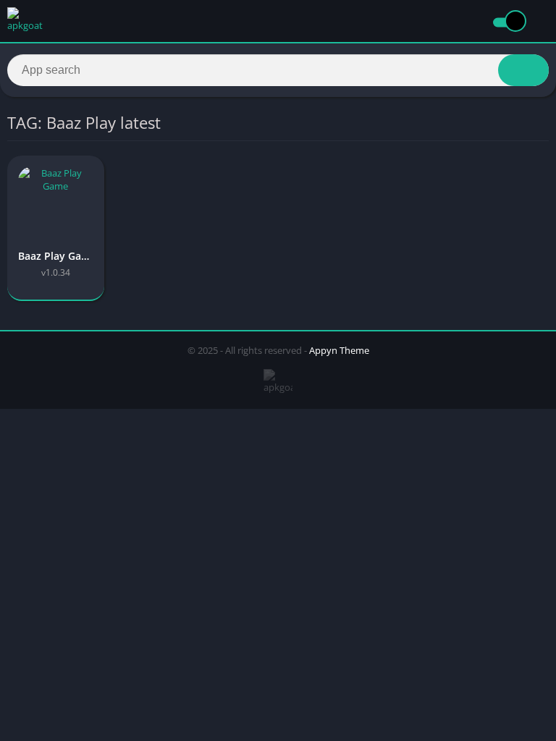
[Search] (523, 70)
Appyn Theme (339, 350)
